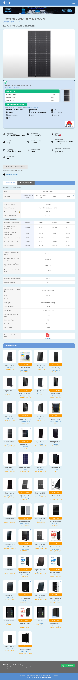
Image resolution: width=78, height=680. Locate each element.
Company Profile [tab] (26, 183)
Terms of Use (24, 676)
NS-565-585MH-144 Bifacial (18, 85)
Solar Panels (7, 26)
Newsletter (55, 676)
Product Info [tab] (11, 183)
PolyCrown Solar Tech (12, 87)
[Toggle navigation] (73, 2)
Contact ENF (46, 676)
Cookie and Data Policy (35, 676)
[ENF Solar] (7, 3)
